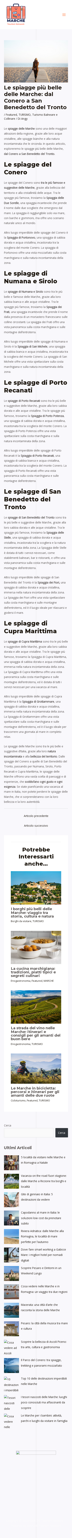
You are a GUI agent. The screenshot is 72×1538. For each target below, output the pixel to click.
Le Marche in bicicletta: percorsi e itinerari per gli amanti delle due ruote (35, 1092)
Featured (11, 115)
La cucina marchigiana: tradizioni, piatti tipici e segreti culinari (33, 972)
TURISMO (25, 115)
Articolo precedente (36, 816)
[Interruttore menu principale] (64, 15)
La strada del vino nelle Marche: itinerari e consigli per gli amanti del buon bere (35, 1033)
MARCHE (49, 981)
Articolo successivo (36, 825)
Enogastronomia (20, 981)
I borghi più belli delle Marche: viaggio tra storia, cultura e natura (32, 912)
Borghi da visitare (21, 921)
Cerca (7, 1125)
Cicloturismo (18, 1100)
